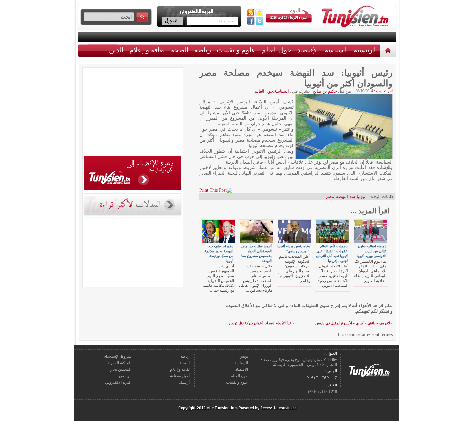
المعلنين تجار (120, 369)
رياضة (202, 50)
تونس (243, 356)
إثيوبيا (362, 196)
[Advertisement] (132, 113)
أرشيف (184, 382)
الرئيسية (389, 50)
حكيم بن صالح (325, 91)
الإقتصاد (308, 50)
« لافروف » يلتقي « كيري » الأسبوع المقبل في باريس (352, 323)
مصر (329, 196)
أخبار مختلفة (180, 376)
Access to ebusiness (278, 408)
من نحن (125, 376)
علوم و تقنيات (236, 50)
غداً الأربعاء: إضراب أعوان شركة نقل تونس (262, 323)
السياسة (336, 50)
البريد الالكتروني (118, 382)
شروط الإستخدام (117, 356)
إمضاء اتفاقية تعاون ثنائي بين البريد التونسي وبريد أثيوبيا (371, 251)
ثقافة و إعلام (147, 50)
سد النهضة (345, 196)
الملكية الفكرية (119, 363)
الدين (116, 50)
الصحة (180, 50)
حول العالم (276, 50)
